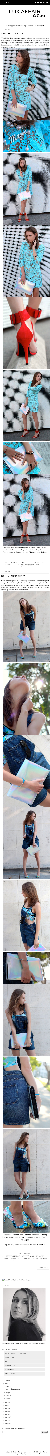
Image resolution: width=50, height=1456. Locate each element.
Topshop (36, 42)
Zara (30, 566)
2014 (6, 1417)
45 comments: (25, 561)
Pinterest (10, 1369)
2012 (6, 1423)
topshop (20, 564)
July (7, 1386)
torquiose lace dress (35, 564)
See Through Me (12, 34)
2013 (6, 1420)
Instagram (10, 1365)
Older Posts (43, 1267)
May (7, 1392)
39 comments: (25, 1253)
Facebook (9, 1357)
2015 (6, 1414)
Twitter (44, 552)
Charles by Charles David (23, 1256)
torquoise (22, 566)
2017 (6, 1408)
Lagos (23, 550)
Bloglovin (33, 552)
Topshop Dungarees (23, 1260)
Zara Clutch (38, 1260)
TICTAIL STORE (36, 1245)
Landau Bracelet (39, 562)
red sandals (10, 564)
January (8, 1398)
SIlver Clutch (24, 1258)
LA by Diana (41, 1256)
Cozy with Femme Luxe (13, 1389)
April (8, 1395)
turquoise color (6, 45)
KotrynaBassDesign (34, 1454)
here (32, 547)
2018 (6, 1405)
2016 (6, 1411)
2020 (6, 1384)
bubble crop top (35, 585)
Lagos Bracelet (23, 562)
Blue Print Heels (20, 1255)
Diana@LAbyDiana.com (15, 1353)
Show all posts (39, 26)
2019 (6, 1402)
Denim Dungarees (13, 576)
